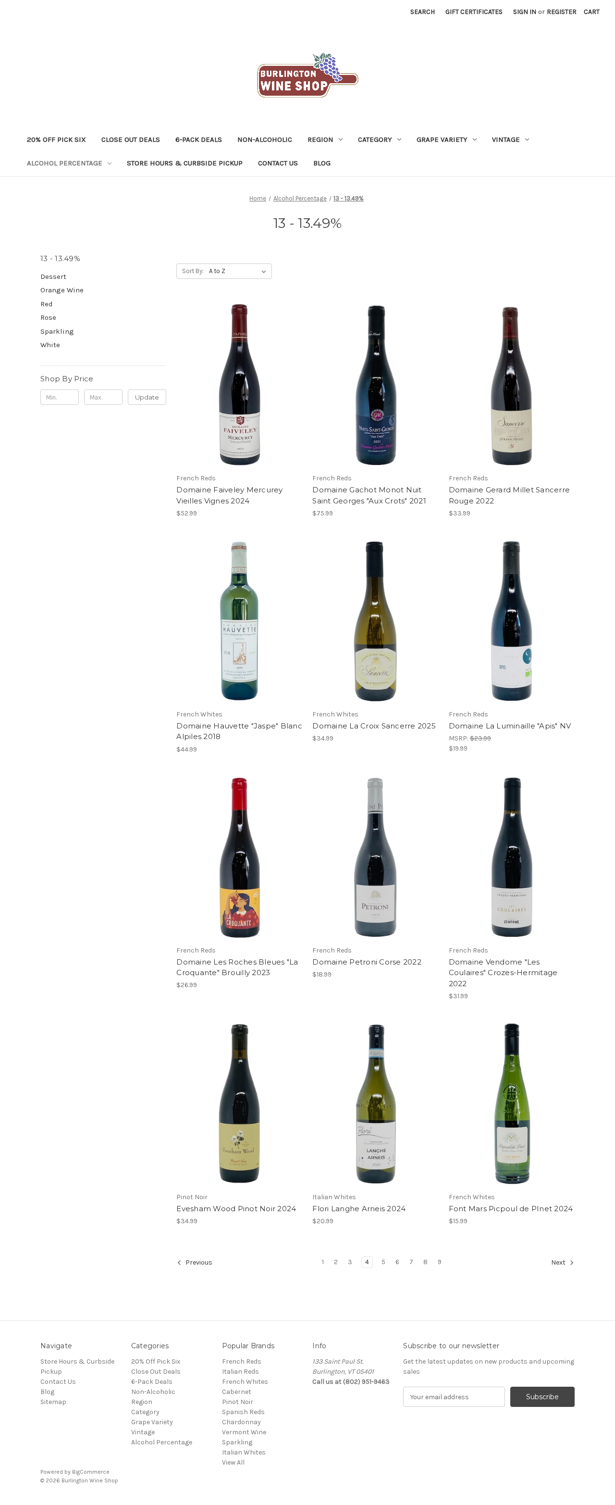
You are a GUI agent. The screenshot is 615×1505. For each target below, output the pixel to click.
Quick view (238, 376)
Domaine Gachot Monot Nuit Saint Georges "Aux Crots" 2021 (369, 495)
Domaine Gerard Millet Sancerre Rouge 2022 (509, 495)
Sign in (524, 12)
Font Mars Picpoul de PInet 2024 (511, 1208)
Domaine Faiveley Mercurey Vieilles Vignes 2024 (229, 495)
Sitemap (53, 1402)
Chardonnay (241, 1422)
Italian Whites (244, 1452)
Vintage (506, 139)
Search (422, 12)
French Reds (241, 1361)
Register (562, 12)
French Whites (245, 1382)
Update (147, 397)
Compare (236, 394)
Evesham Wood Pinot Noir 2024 (236, 1208)
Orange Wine (62, 290)
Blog (322, 163)
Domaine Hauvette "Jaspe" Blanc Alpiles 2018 (239, 731)
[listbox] (239, 271)
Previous (198, 1262)
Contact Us (278, 163)
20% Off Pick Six (56, 139)
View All (233, 1462)
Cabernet (236, 1392)
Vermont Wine (244, 1432)
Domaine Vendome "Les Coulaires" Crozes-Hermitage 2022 (503, 972)
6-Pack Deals (198, 139)
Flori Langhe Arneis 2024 (359, 1208)
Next (559, 1262)
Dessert (53, 276)
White (50, 344)
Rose (48, 317)
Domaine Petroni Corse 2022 (366, 961)
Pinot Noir (237, 1402)
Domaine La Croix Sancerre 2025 (374, 725)
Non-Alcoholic (264, 139)
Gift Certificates (474, 12)
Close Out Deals (130, 139)
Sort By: (193, 271)
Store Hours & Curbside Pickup (185, 163)
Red (46, 304)
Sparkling (57, 331)
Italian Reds (240, 1371)
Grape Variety (442, 139)
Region (320, 139)
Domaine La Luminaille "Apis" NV (510, 725)
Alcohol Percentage (64, 163)
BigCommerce (91, 1471)
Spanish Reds (243, 1412)
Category (375, 139)
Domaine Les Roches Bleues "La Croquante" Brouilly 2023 (237, 967)
